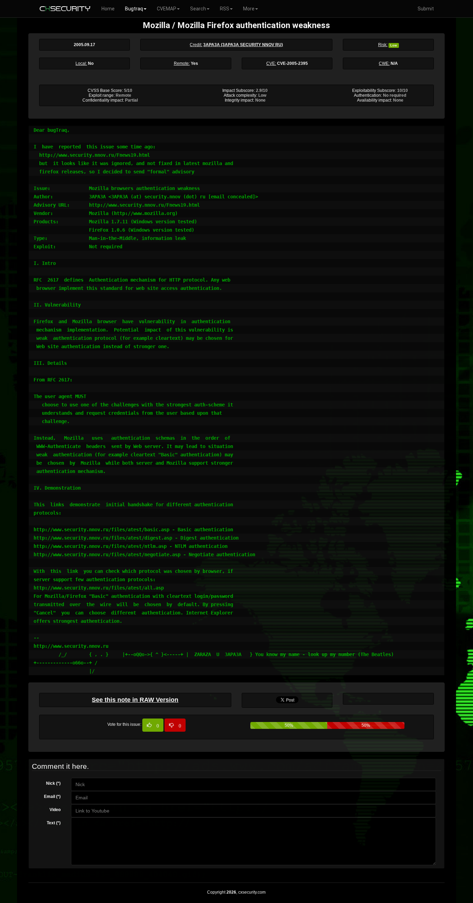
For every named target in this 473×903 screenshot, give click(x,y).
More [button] (249, 8)
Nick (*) (53, 783)
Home (108, 8)
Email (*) (52, 796)
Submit (426, 8)
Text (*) (54, 822)
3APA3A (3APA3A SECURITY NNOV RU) (243, 44)
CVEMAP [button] (166, 8)
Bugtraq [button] (134, 8)
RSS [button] (224, 8)
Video (55, 809)
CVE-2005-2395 (292, 63)
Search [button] (198, 8)
